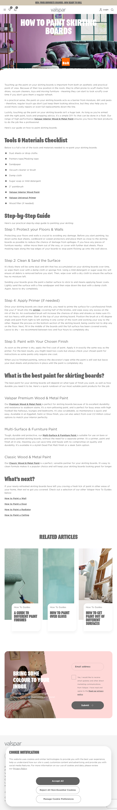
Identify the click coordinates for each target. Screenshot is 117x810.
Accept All (58, 781)
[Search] (112, 9)
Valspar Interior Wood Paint (24, 192)
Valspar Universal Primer (22, 197)
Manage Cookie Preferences (58, 799)
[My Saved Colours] (9, 9)
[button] (4, 9)
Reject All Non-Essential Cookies (58, 790)
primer (36, 310)
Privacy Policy (20, 768)
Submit (85, 705)
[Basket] (15, 9)
